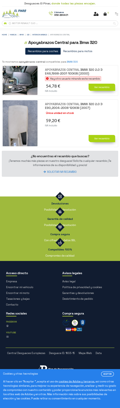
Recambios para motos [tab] (77, 51)
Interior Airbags (39, 35)
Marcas (13, 35)
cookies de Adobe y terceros (76, 381)
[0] (105, 14)
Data (98, 353)
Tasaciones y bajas (18, 299)
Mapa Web (85, 353)
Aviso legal (69, 281)
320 (28, 35)
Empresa (11, 281)
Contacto (12, 304)
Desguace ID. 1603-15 (62, 353)
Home (4, 35)
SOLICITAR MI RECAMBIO (62, 172)
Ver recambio (102, 87)
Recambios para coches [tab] (43, 51)
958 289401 (61, 15)
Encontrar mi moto (17, 293)
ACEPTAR (107, 374)
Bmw (22, 35)
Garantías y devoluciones (78, 293)
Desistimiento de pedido (77, 299)
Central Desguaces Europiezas (26, 353)
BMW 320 (72, 61)
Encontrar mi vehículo (19, 287)
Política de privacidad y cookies (82, 287)
